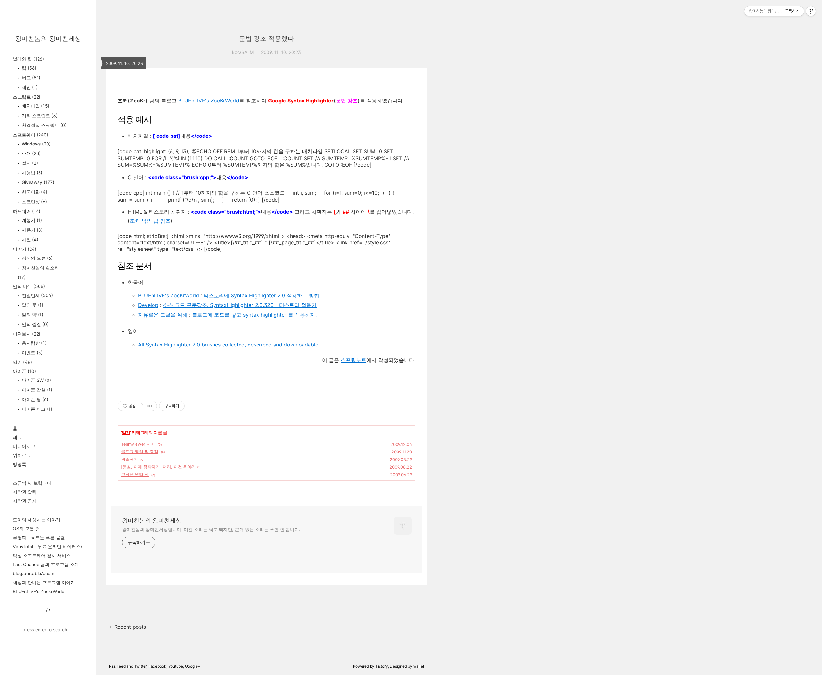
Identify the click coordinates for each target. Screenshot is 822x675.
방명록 (19, 464)
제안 (29, 87)
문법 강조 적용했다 (266, 38)
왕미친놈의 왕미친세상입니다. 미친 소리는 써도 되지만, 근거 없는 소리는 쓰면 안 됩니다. (211, 529)
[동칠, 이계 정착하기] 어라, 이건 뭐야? (157, 466)
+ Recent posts (127, 627)
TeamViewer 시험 (138, 444)
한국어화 (34, 192)
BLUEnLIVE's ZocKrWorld (208, 100)
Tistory (381, 666)
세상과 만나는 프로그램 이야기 (44, 582)
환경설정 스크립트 (43, 125)
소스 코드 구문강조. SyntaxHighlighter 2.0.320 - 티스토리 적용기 (240, 305)
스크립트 (26, 97)
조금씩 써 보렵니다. (33, 483)
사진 (29, 239)
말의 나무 (29, 286)
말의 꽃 (32, 305)
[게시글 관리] (150, 406)
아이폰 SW (36, 380)
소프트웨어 (30, 134)
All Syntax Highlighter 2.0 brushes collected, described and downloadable (228, 344)
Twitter (140, 666)
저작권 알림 (25, 492)
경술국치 (129, 459)
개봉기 (31, 220)
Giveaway (37, 182)
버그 (30, 77)
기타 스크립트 (39, 115)
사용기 (32, 229)
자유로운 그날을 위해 (163, 314)
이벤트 (32, 352)
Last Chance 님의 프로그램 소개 (46, 564)
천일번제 (37, 295)
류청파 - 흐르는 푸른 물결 (39, 537)
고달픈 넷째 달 (135, 474)
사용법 (31, 172)
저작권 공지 (25, 501)
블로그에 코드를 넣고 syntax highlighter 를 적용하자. (254, 314)
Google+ (192, 666)
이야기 (24, 249)
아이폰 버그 (36, 409)
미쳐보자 (26, 334)
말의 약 (32, 314)
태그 (17, 437)
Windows (36, 143)
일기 (22, 362)
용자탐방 (34, 343)
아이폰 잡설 (36, 389)
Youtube (175, 666)
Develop (148, 305)
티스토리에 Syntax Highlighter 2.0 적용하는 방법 (261, 295)
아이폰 (24, 371)
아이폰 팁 (34, 399)
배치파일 (35, 106)
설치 (29, 163)
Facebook (157, 666)
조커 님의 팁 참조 (150, 220)
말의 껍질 (34, 324)
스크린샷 (34, 201)
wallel (418, 666)
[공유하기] (142, 406)
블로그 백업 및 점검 (139, 451)
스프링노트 (353, 360)
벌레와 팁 (28, 59)
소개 (31, 153)
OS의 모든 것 (26, 528)
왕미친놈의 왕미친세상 (48, 38)
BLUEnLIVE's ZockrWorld (39, 591)
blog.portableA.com (33, 573)
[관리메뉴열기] (811, 11)
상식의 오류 (37, 258)
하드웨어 (26, 211)
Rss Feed (117, 666)
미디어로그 (24, 446)
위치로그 (22, 455)
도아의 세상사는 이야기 (36, 519)
